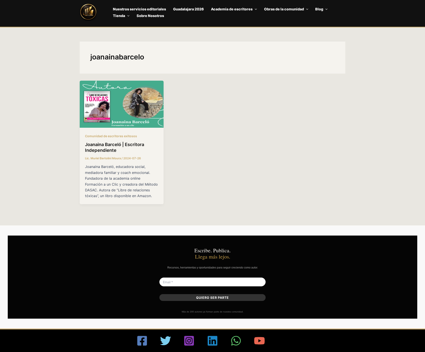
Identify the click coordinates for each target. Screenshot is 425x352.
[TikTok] (283, 341)
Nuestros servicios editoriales (139, 9)
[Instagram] (189, 341)
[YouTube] (259, 341)
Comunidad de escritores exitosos (111, 136)
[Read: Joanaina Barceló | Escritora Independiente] (122, 104)
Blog (319, 9)
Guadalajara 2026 (188, 9)
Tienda (119, 15)
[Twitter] (165, 341)
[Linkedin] (212, 341)
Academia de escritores (232, 9)
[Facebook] (142, 341)
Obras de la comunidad (284, 9)
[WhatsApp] (236, 341)
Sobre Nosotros (150, 15)
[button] (255, 9)
